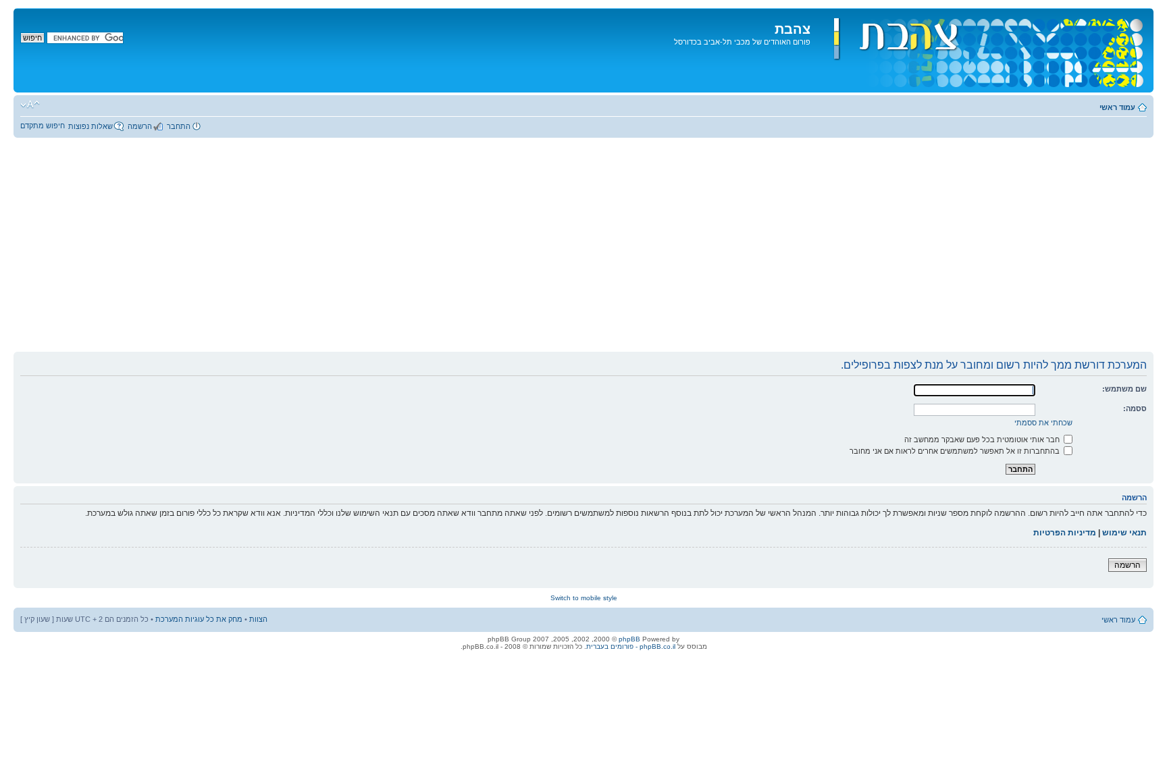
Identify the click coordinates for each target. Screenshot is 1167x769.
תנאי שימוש (1124, 532)
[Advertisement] (583, 249)
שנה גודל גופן (30, 105)
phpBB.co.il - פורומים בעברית (630, 646)
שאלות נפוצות (90, 126)
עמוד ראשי (1117, 107)
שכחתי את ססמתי (1043, 423)
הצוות (258, 619)
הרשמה (140, 126)
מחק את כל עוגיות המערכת (198, 619)
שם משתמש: (1124, 389)
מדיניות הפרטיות (1064, 532)
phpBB (629, 639)
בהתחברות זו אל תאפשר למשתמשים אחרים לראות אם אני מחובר (956, 451)
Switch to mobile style (583, 598)
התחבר (178, 126)
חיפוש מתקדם (42, 126)
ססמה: (1135, 408)
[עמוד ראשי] (980, 50)
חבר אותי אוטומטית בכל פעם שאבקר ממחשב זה (983, 439)
